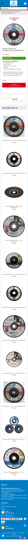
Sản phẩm (9, 11)
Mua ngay (14, 85)
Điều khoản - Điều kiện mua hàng (8, 506)
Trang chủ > (4, 11)
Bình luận (15, 99)
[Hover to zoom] (14, 34)
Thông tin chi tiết (7, 99)
